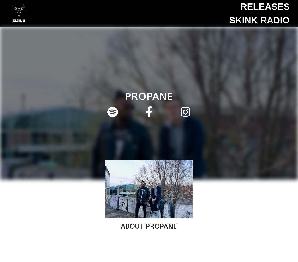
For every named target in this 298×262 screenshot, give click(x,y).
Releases (265, 7)
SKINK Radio (259, 20)
